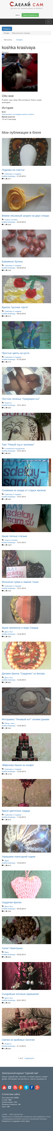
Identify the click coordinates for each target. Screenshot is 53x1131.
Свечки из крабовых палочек (18, 1039)
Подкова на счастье (13, 170)
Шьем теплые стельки (14, 536)
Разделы (6, 29)
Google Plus (37, 1087)
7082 (9, 1100)
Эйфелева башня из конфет (18, 765)
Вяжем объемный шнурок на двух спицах (25, 215)
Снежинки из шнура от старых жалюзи (24, 490)
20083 (16, 1097)
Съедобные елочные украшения (20, 994)
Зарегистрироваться (30, 15)
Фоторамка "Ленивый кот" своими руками (25, 719)
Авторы (6, 33)
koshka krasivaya (8, 176)
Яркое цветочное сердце (16, 810)
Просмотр (9, 40)
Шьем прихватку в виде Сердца (20, 627)
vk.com (9, 1087)
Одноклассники (20, 1087)
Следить (19, 39)
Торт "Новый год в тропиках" (18, 444)
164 (19, 1104)
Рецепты (8, 402)
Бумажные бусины (12, 261)
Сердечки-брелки (11, 902)
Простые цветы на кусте (15, 353)
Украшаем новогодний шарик (18, 856)
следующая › (29, 1058)
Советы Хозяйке (11, 219)
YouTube (4, 1087)
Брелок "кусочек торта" (15, 307)
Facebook (32, 1087)
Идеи (7, 860)
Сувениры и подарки (13, 174)
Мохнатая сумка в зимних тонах (20, 582)
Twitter (26, 1087)
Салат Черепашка (12, 948)
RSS (15, 1087)
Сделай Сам (26, 4)
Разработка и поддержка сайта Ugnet (16, 1121)
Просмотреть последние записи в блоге (18, 114)
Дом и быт (9, 631)
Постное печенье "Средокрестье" (21, 398)
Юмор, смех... (10, 723)
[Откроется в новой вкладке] (7, 1124)
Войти (18, 15)
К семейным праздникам (15, 448)
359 (8, 1106)
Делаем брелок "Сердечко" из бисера (23, 673)
